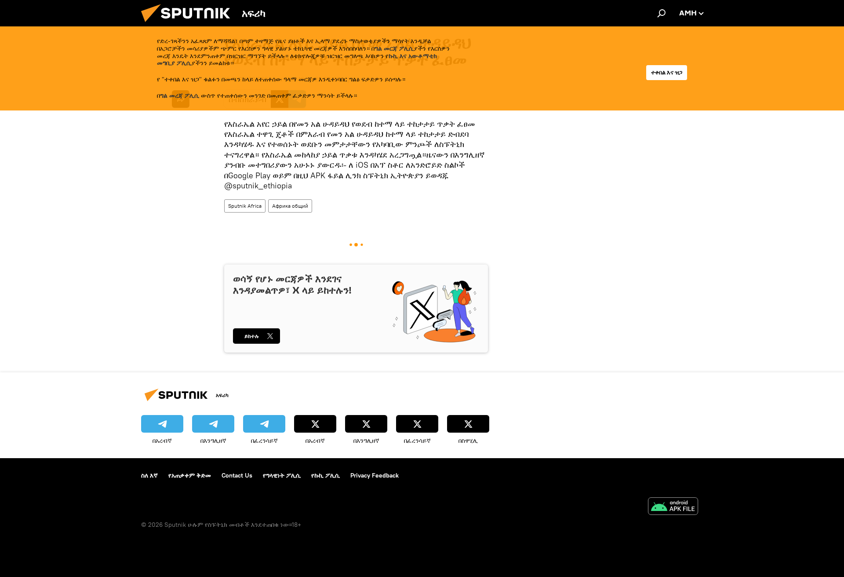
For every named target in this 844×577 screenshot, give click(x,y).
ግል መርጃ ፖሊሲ (394, 48)
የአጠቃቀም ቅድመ (189, 475)
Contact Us (237, 475)
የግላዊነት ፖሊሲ (282, 475)
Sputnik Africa (245, 205)
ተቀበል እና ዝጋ (666, 72)
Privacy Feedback (374, 475)
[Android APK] (673, 507)
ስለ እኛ (149, 475)
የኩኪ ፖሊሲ (325, 475)
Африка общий (290, 205)
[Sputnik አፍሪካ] (189, 24)
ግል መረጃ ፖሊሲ (179, 95)
